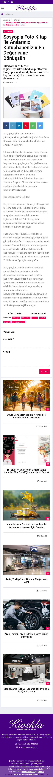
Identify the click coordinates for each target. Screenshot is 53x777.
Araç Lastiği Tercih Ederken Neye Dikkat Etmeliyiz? (26, 635)
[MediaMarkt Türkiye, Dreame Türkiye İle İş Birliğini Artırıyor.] (26, 669)
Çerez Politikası (28, 771)
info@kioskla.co (31, 748)
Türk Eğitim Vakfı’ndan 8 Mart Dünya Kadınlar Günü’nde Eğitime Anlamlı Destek (26, 471)
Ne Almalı (16, 20)
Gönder (44, 371)
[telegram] (40, 125)
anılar (34, 318)
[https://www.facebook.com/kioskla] (1, 2)
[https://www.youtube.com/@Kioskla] (12, 2)
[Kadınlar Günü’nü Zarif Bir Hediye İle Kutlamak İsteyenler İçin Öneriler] (26, 505)
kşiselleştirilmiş (18, 322)
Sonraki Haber (37, 313)
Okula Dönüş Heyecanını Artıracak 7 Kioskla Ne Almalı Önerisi (26, 416)
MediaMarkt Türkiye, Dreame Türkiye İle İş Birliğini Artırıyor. (26, 690)
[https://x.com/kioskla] (5, 2)
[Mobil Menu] (2, 8)
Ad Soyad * (8, 339)
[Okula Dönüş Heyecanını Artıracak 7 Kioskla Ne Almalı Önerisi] (26, 395)
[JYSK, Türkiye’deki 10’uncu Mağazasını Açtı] (26, 560)
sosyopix (16, 318)
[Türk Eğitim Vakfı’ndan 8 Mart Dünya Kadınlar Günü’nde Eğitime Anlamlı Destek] (26, 450)
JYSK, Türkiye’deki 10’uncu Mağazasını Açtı (26, 580)
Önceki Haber (15, 313)
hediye (7, 322)
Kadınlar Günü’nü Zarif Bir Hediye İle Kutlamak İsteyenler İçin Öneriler (26, 526)
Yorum (6, 352)
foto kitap (25, 318)
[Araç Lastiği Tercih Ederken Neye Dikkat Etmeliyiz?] (26, 614)
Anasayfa (6, 20)
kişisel (42, 318)
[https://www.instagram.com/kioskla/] (8, 2)
